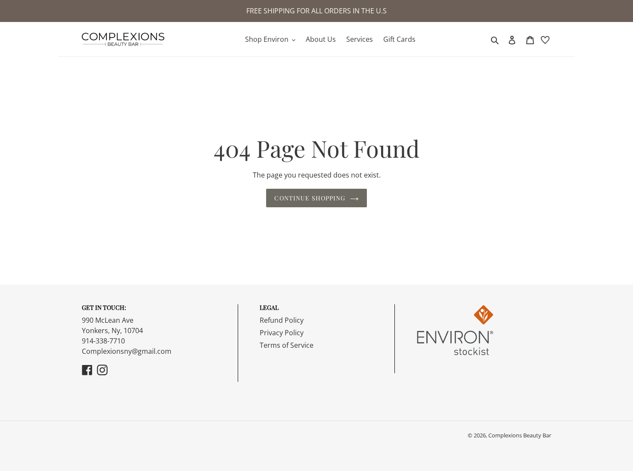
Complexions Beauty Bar (519, 435)
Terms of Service (286, 345)
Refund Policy (282, 320)
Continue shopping (309, 198)
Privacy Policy (282, 332)
